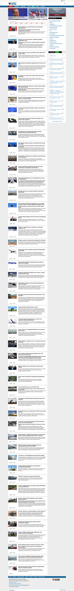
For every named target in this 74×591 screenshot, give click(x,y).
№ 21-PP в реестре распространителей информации (19, 585)
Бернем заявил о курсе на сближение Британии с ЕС (36, 18)
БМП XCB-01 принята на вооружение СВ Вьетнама (29, 476)
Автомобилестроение (53, 27)
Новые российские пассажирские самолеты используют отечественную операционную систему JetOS (30, 167)
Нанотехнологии (52, 40)
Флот (50, 30)
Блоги (33, 6)
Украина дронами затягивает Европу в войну (28, 307)
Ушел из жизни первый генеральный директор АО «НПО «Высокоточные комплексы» (30, 354)
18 (16, 23)
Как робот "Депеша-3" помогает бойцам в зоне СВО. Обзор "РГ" (32, 511)
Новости (11, 6)
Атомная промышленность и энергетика (56, 35)
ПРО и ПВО (51, 38)
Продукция (23, 6)
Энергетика (51, 45)
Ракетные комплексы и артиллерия (55, 25)
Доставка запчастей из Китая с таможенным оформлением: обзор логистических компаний (31, 567)
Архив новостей (13, 21)
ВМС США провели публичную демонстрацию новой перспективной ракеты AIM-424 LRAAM (29, 445)
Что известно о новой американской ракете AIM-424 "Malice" (31, 455)
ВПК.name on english (13, 582)
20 (26, 23)
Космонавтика (52, 24)
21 (31, 23)
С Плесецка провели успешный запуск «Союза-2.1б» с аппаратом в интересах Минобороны (30, 319)
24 (37, 23)
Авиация (50, 22)
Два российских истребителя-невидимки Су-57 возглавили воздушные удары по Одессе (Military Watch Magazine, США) (31, 204)
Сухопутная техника (53, 29)
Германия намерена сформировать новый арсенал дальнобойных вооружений (29, 466)
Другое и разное (52, 48)
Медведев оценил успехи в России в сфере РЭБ (16, 18)
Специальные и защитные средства (55, 43)
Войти (64, 0)
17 (11, 23)
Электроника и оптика (53, 32)
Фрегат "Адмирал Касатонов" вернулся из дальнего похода (31, 544)
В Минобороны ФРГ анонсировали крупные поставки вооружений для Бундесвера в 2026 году (30, 132)
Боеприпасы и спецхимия (54, 37)
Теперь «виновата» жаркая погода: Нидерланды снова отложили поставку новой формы (30, 533)
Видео (37, 6)
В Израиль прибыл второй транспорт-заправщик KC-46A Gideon (32, 240)
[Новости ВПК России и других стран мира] (12, 4)
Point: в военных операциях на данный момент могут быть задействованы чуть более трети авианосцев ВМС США (31, 557)
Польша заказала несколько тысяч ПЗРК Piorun (28, 387)
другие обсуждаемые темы (57, 121)
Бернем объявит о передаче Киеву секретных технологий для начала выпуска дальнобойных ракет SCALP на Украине (31, 435)
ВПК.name (22, 580)
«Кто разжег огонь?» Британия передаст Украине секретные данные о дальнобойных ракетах (31, 422)
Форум (28, 6)
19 (21, 23)
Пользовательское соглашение (15, 583)
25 (42, 23)
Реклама (43, 6)
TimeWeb (16, 586)
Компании (16, 6)
